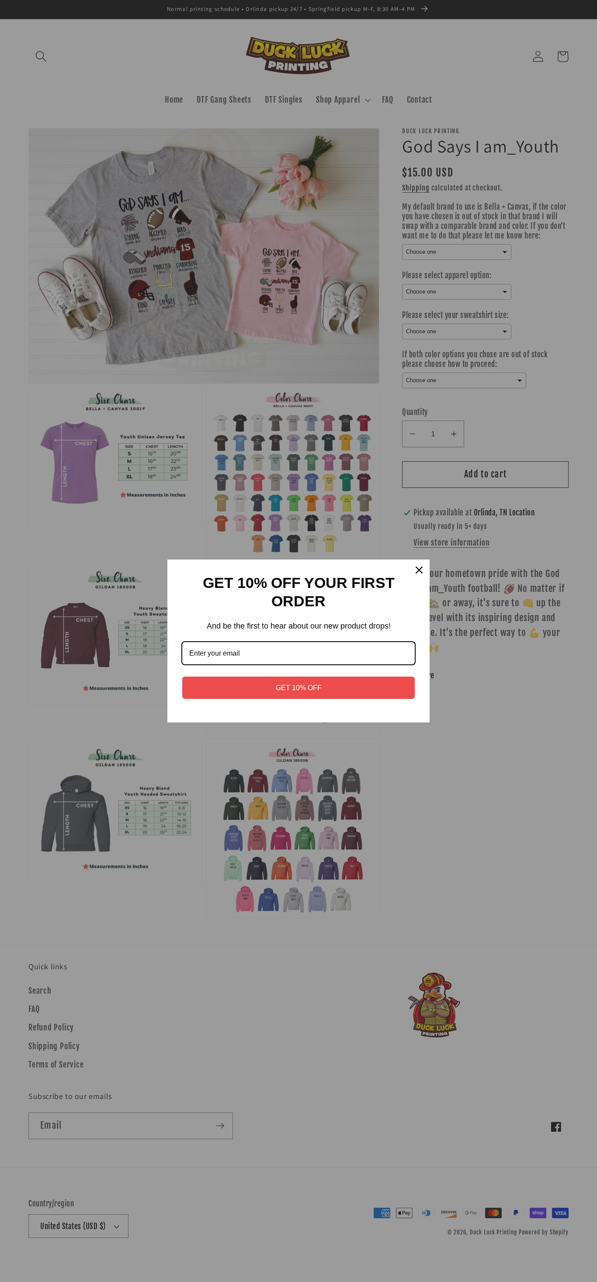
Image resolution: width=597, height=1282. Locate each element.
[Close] (419, 570)
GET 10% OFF (299, 687)
